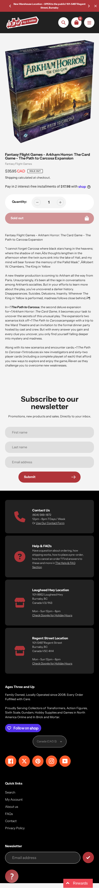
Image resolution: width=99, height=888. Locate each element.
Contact (11, 821)
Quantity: (19, 202)
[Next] (88, 6)
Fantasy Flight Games (18, 163)
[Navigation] (89, 22)
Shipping (11, 177)
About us (11, 807)
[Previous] (10, 6)
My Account (14, 799)
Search (10, 792)
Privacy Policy (15, 828)
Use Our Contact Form (50, 523)
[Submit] (88, 857)
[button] (11, 876)
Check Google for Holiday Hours (52, 615)
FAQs (9, 814)
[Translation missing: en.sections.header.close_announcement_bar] (95, 6)
